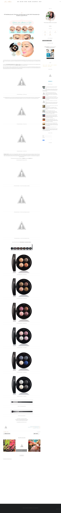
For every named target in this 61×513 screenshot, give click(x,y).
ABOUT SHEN (21, 1)
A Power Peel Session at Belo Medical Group (50, 92)
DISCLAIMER (29, 1)
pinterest (50, 32)
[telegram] (5, 431)
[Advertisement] (34, 4)
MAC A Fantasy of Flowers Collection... (8, 450)
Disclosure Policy (35, 1)
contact (40, 1)
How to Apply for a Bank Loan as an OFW (50, 110)
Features (25, 1)
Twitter (45, 35)
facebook (55, 32)
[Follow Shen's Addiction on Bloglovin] (50, 81)
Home (18, 1)
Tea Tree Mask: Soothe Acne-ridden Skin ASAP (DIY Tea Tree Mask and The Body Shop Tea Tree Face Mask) (51, 87)
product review (49, 66)
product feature (45, 66)
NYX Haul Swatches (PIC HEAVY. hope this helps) (50, 96)
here (39, 426)
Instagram (45, 32)
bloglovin (50, 35)
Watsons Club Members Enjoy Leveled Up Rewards (51, 114)
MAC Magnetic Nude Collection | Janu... (19, 450)
